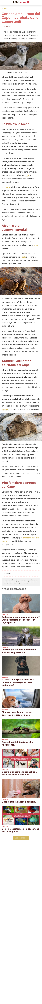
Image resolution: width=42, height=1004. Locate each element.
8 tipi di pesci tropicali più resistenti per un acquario (20, 830)
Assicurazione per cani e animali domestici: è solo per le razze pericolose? (19, 682)
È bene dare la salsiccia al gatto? (19, 802)
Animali (4, 8)
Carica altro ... (21, 838)
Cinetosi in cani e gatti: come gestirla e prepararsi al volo (17, 713)
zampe (7, 187)
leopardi (5, 409)
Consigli (5, 647)
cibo (36, 245)
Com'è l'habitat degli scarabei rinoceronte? (17, 743)
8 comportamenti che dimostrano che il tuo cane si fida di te (19, 773)
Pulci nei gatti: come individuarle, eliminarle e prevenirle (19, 651)
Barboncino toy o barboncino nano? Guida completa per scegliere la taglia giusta (21, 620)
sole (24, 257)
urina (27, 175)
